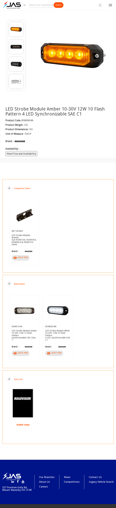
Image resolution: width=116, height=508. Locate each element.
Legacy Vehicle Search (101, 481)
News (67, 477)
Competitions (72, 481)
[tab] (58, 188)
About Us (44, 481)
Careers (43, 486)
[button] (18, 188)
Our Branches (47, 477)
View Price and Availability (21, 153)
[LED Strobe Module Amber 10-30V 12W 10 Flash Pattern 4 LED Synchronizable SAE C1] (72, 56)
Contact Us (95, 477)
